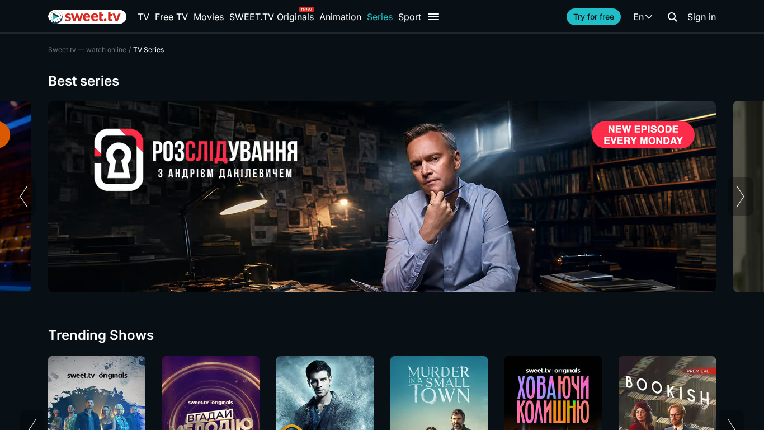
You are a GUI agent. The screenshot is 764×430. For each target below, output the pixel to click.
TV (143, 16)
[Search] (672, 17)
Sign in (701, 16)
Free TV (171, 16)
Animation (340, 16)
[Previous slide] (23, 196)
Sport (409, 16)
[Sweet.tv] (87, 17)
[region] (382, 196)
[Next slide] (740, 196)
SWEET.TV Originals (271, 16)
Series (380, 16)
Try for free (593, 16)
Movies (209, 16)
